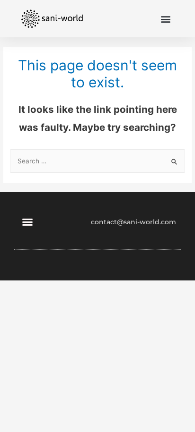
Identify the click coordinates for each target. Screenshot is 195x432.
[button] (166, 18)
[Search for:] (97, 161)
